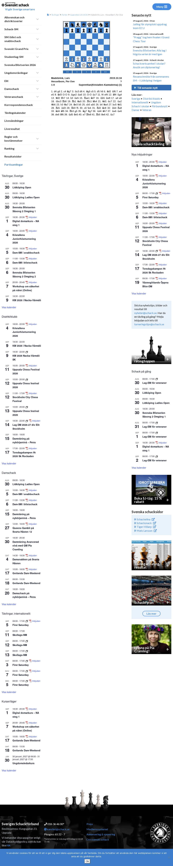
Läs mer (151, 613)
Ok (87, 861)
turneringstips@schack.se (149, 324)
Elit (6, 80)
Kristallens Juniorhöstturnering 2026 (24, 238)
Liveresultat (12, 128)
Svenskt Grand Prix (16, 48)
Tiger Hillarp (144, 526)
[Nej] (168, 857)
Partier (65, 14)
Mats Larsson (144, 530)
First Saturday (21, 625)
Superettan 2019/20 (79, 14)
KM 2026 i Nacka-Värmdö (27, 300)
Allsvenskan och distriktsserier (14, 19)
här (8, 845)
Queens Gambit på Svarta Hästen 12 (23, 529)
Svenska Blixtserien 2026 (20, 64)
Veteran (146, 109)
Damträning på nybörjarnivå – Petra (24, 440)
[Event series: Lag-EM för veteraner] (156, 378)
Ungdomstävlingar (16, 72)
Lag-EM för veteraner (154, 382)
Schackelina (143, 519)
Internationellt (140, 102)
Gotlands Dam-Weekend (26, 573)
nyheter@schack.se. (145, 312)
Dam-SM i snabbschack (26, 252)
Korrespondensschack (18, 104)
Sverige (136, 98)
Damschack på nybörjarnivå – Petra (24, 595)
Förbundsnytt (160, 106)
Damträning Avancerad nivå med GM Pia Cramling (26, 545)
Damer (136, 109)
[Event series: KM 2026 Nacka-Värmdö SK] (27, 351)
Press (89, 824)
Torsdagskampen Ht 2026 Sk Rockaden (24, 454)
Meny (160, 6)
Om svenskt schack (97, 839)
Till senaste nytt (147, 87)
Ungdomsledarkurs (23, 763)
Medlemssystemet (97, 829)
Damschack (11, 88)
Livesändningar (14, 120)
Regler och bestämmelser (13, 138)
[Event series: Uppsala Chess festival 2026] (27, 379)
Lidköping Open (22, 187)
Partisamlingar (13, 164)
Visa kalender (9, 307)
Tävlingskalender (15, 112)
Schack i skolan (140, 106)
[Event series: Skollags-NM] (27, 640)
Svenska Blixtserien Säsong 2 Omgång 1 (24, 209)
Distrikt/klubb (151, 98)
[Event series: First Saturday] (27, 620)
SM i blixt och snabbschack (12, 38)
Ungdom (156, 102)
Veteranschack (13, 96)
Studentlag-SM (13, 56)
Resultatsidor (13, 156)
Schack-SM (11, 29)
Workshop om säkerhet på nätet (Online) (26, 728)
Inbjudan (33, 217)
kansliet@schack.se (58, 829)
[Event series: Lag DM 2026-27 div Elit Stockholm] (27, 420)
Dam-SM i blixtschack (25, 262)
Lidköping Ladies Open (26, 197)
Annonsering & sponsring (100, 834)
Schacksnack (144, 523)
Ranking (9, 148)
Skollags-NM (20, 635)
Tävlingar (55, 14)
